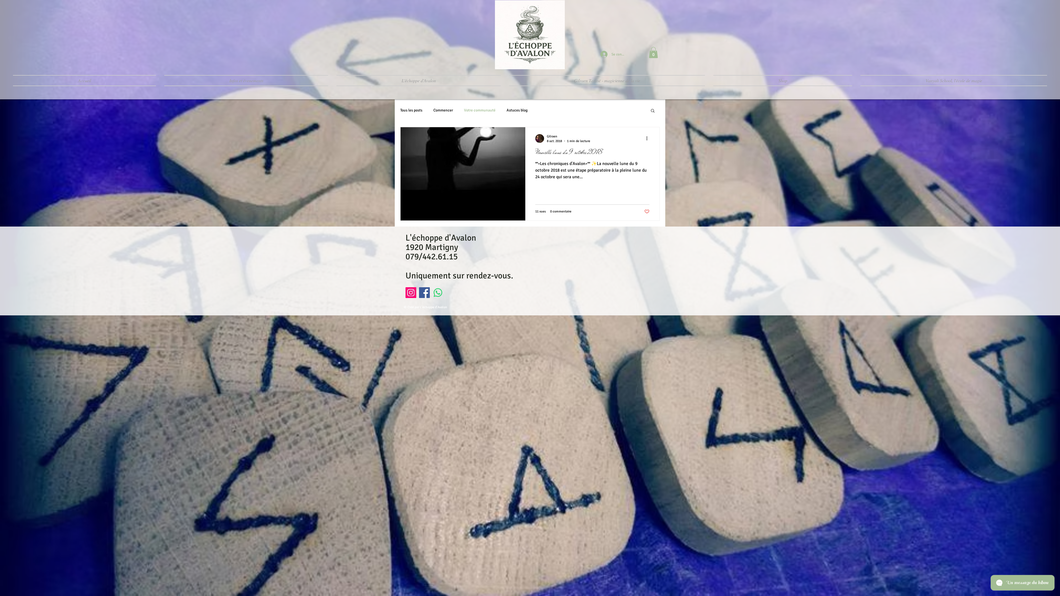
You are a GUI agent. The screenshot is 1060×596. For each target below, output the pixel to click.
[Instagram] (411, 292)
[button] (653, 52)
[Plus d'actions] (648, 138)
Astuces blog (517, 110)
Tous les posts (411, 110)
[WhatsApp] (438, 292)
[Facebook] (424, 292)
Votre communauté (479, 110)
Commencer (443, 110)
